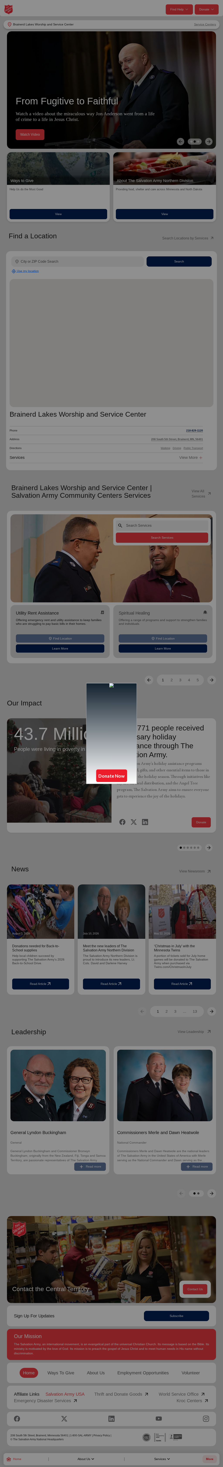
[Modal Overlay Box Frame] (111, 733)
